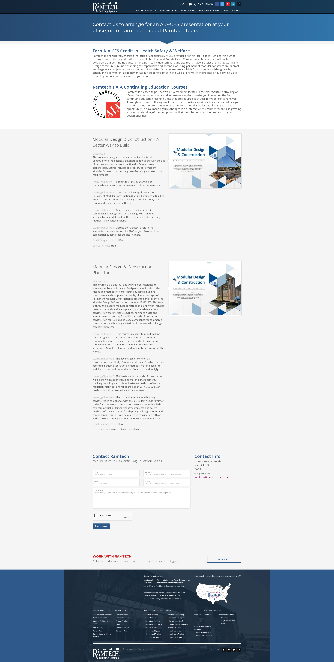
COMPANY (148, 472)
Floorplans (120, 624)
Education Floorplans (153, 624)
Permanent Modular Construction (226, 616)
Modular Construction (202, 614)
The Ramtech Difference (102, 614)
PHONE (147, 481)
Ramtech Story (122, 614)
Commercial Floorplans (154, 637)
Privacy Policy (98, 631)
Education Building (151, 614)
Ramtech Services (123, 618)
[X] (222, 4)
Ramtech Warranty (100, 618)
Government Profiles (177, 621)
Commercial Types (152, 631)
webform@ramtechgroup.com (211, 477)
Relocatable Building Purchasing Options (204, 633)
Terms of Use (121, 631)
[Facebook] (217, 4)
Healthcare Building (174, 627)
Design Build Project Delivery (227, 621)
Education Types (152, 618)
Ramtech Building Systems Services (103, 622)
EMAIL (96, 481)
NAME (96, 472)
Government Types (176, 618)
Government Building (175, 614)
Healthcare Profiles (176, 634)
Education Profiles (152, 621)
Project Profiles (122, 621)
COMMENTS (98, 490)
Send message (101, 526)
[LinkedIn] (233, 4)
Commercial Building (151, 627)
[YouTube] (228, 4)
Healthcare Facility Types (179, 631)
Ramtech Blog (98, 627)
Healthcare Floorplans (177, 637)
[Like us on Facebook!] (224, 650)
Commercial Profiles (153, 634)
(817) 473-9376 (201, 4)
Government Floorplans (178, 624)
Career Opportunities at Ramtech (102, 635)
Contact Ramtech (122, 627)
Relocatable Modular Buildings (202, 627)
